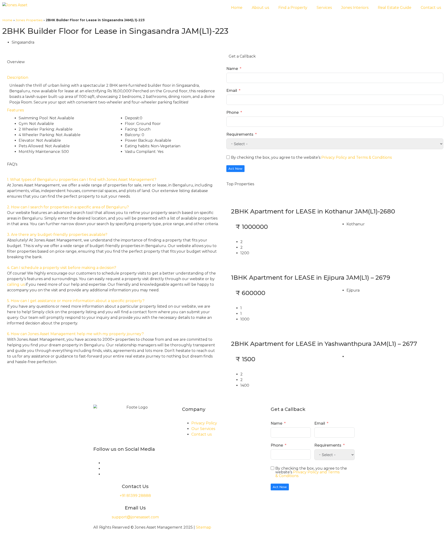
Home (236, 7)
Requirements (239, 134)
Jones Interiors (354, 7)
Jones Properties (29, 20)
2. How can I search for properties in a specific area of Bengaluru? (68, 207)
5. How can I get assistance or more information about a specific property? (75, 301)
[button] (113, 179)
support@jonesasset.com (135, 517)
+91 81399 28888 (135, 495)
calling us (16, 284)
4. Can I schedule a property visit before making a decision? (61, 267)
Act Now (235, 168)
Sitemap (203, 527)
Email (231, 90)
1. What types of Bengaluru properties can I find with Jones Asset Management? (81, 179)
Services (324, 7)
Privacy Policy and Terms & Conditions (356, 157)
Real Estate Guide (394, 7)
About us (260, 7)
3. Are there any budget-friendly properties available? (57, 234)
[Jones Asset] (15, 5)
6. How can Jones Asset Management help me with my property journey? (75, 334)
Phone (232, 112)
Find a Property (292, 7)
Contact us (431, 7)
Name (232, 68)
